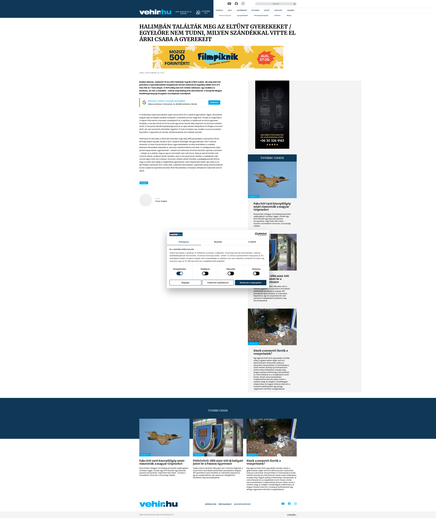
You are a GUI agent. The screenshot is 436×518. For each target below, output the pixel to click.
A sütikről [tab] (252, 242)
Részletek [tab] (218, 242)
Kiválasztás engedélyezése (218, 282)
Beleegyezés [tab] (184, 242)
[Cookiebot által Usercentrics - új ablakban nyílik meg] (257, 234)
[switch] (205, 273)
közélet (144, 183)
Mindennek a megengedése (250, 282)
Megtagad (185, 282)
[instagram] (243, 4)
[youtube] (229, 4)
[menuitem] (219, 10)
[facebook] (236, 4)
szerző (157, 198)
